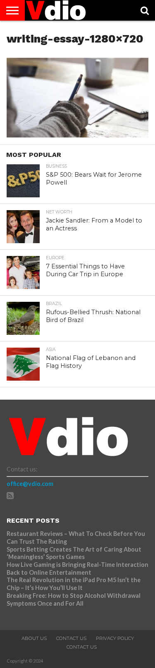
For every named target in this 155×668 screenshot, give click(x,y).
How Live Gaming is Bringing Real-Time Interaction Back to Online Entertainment (77, 568)
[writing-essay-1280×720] (77, 135)
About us (34, 638)
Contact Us (71, 638)
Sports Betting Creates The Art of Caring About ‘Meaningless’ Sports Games (74, 553)
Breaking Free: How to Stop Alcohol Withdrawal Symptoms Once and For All (74, 599)
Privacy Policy (115, 638)
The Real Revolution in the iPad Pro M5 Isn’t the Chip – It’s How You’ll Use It (74, 583)
